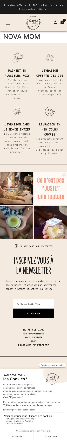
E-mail (17, 297)
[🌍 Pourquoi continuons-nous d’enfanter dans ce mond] (16, 188)
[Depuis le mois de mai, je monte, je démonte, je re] (50, 222)
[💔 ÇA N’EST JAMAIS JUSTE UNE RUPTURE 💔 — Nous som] (50, 188)
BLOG (33, 341)
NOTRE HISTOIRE (33, 329)
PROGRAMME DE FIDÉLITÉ (33, 345)
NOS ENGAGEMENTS (34, 333)
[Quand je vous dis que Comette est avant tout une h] (16, 222)
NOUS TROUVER (33, 337)
